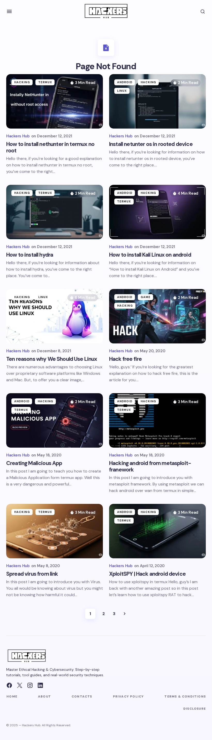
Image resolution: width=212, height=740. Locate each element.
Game (145, 297)
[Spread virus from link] (54, 531)
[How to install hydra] (54, 212)
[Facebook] (9, 685)
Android (124, 82)
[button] (9, 11)
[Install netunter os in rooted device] (157, 101)
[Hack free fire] (157, 316)
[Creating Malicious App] (54, 420)
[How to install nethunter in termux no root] (54, 101)
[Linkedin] (40, 685)
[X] (19, 685)
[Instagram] (30, 685)
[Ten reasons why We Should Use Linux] (54, 316)
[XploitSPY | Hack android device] (157, 531)
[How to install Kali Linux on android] (157, 212)
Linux (122, 91)
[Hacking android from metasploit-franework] (157, 420)
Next (124, 614)
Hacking (22, 82)
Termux (45, 82)
